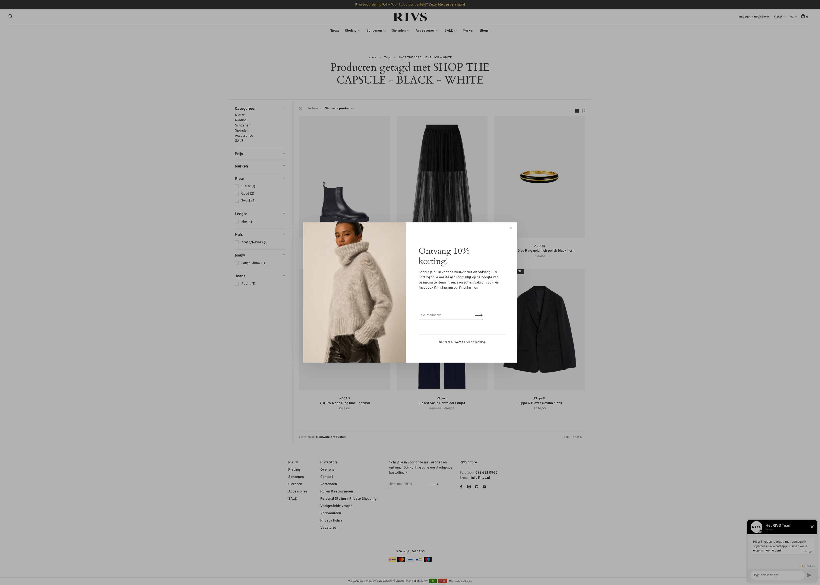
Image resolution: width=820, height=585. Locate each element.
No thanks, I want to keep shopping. (462, 342)
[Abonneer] (478, 315)
